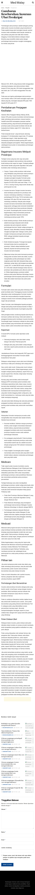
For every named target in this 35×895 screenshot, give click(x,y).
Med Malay (17, 2)
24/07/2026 (15, 777)
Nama (3, 832)
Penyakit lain (14, 7)
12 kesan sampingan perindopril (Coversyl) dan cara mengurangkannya (11, 740)
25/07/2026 (15, 758)
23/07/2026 (15, 784)
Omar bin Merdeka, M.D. (9, 21)
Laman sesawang (6, 847)
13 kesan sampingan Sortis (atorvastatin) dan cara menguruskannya (9, 773)
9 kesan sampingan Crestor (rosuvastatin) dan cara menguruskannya (10, 764)
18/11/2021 (21, 21)
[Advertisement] (17, 63)
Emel (3, 840)
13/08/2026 (17, 727)
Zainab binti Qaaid (6, 744)
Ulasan (3, 809)
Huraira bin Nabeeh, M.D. (8, 735)
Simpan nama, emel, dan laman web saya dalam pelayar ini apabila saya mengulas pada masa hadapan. (17, 857)
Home (2, 7)
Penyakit (7, 7)
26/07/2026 (15, 751)
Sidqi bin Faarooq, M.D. (7, 727)
